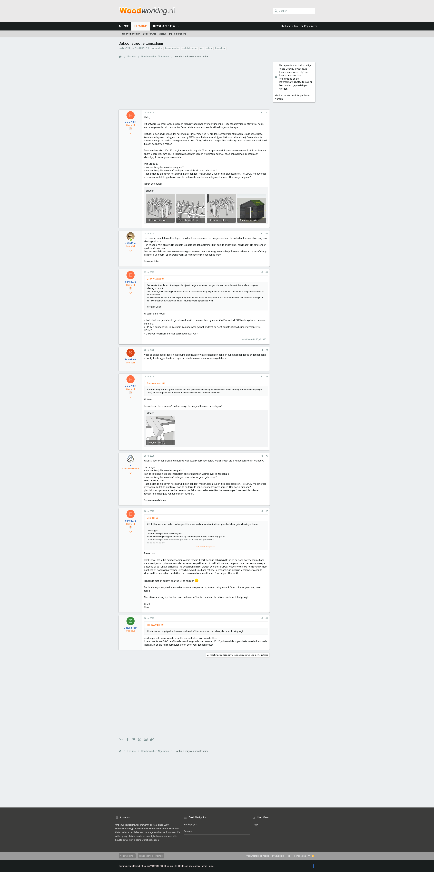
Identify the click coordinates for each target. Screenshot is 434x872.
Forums (188, 831)
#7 (266, 511)
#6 (266, 456)
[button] (178, 26)
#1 (266, 112)
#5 (266, 376)
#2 (266, 233)
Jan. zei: (151, 518)
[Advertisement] (194, 86)
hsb (201, 48)
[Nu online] (131, 239)
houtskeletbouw (189, 48)
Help (288, 856)
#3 (266, 272)
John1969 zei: (154, 279)
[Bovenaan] (309, 855)
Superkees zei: (154, 383)
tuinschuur (220, 48)
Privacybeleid (277, 856)
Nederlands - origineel (152, 856)
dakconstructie (172, 48)
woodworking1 (127, 856)
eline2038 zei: (153, 625)
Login (255, 824)
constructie (156, 48)
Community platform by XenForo (148, 866)
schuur (209, 48)
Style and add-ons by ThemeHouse (196, 866)
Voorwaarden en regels (257, 856)
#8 (266, 618)
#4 (266, 350)
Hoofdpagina (190, 824)
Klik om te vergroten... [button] (206, 546)
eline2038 (125, 48)
